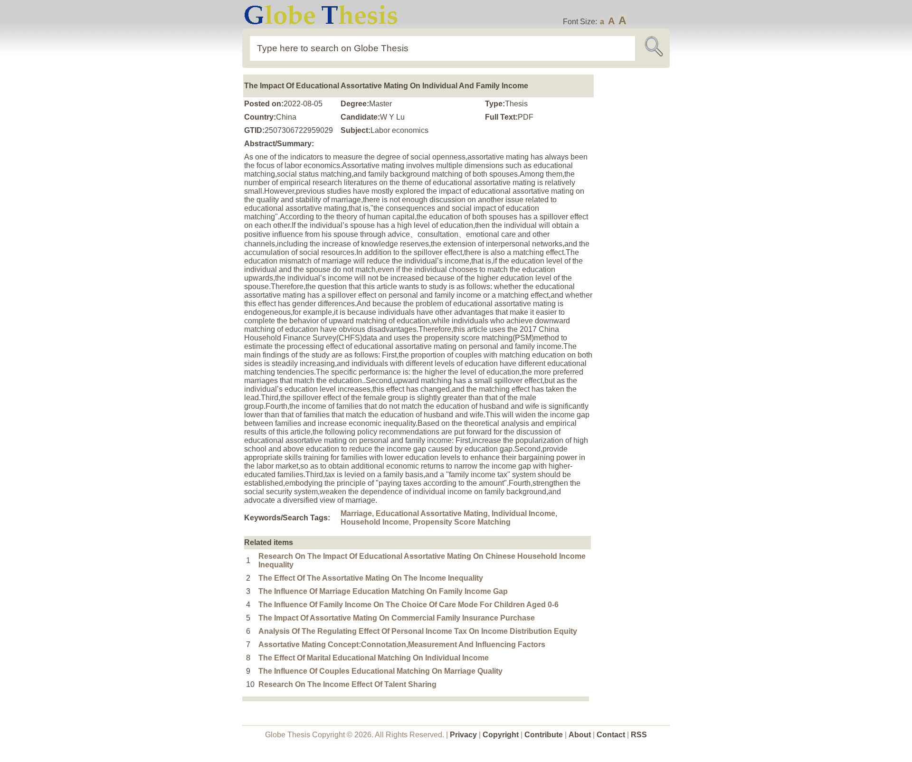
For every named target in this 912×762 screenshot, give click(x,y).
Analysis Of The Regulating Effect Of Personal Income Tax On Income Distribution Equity (417, 631)
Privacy (463, 735)
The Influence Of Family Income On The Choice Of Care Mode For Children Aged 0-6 (408, 605)
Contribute (543, 735)
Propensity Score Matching (462, 522)
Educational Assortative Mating (432, 513)
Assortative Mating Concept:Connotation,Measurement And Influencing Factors (401, 644)
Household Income (375, 522)
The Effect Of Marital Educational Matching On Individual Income (373, 658)
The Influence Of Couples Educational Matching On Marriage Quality (380, 671)
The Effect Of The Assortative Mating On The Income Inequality (370, 578)
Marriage (356, 513)
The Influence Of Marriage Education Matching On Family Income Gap (383, 591)
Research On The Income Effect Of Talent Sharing (347, 684)
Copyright (501, 735)
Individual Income (523, 513)
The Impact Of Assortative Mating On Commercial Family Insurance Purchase (396, 618)
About (580, 735)
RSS (639, 735)
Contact (612, 735)
